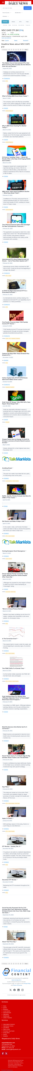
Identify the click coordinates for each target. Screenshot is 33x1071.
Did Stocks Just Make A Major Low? (14, 521)
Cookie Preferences (17, 1064)
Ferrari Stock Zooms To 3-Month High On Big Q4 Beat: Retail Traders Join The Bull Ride (16, 756)
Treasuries (28, 25)
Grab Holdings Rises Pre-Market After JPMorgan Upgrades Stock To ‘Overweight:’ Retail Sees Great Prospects (15, 698)
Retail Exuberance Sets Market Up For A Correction (14, 727)
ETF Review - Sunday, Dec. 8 (11, 846)
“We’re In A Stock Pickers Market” (13, 609)
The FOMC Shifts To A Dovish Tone (13, 668)
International (21, 25)
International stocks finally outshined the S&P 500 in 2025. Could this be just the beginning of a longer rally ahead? (16, 268)
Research (25, 40)
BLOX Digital (15, 1067)
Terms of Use (10, 1063)
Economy (7, 422)
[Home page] (18, 3)
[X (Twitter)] (10, 990)
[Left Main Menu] (3, 2)
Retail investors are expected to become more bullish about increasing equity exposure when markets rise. (16, 735)
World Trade (13, 591)
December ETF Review (10, 880)
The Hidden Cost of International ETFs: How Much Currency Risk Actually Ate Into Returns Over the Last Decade (16, 64)
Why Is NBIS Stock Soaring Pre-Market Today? (14, 126)
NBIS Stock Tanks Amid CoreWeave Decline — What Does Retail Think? (15, 192)
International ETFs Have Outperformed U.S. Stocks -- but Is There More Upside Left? (15, 260)
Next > (26, 49)
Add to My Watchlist (6, 38)
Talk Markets (6, 478)
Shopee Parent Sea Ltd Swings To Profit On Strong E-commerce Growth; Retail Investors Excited (16, 440)
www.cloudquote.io (16, 980)
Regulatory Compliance (16, 338)
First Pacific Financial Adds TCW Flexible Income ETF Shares (15, 323)
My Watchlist (18, 12)
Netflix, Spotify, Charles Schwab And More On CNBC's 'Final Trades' (16, 496)
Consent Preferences (7, 1070)
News (9, 25)
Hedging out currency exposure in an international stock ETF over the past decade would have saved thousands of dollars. (16, 73)
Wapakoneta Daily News (19, 1060)
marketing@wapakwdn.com (13, 1049)
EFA (21, 30)
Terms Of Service (17, 985)
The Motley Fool (7, 78)
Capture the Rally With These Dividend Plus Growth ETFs (15, 354)
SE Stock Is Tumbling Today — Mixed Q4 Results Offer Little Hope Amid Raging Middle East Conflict (16, 158)
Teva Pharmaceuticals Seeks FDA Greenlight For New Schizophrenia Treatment (16, 225)
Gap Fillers (6, 787)
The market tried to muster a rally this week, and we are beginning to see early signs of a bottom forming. (17, 646)
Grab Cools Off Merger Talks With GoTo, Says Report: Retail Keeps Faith (16, 403)
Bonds (7, 338)
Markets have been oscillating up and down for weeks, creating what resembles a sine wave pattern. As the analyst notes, (16, 616)
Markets (5, 21)
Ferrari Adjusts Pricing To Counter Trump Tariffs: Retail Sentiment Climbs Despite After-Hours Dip (15, 575)
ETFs (20, 21)
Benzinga (5, 506)
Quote (7, 40)
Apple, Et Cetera (8, 818)
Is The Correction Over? (10, 638)
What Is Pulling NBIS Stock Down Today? (15, 96)
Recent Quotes (6, 12)
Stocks (13, 21)
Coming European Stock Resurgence (14, 551)
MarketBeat (6, 360)
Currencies (14, 25)
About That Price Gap (9, 941)
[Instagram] (22, 990)
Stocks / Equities (9, 558)
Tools (27, 21)
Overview (5, 25)
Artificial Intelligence (9, 110)
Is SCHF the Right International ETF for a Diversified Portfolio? (14, 291)
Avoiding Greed (7, 468)
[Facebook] (14, 990)
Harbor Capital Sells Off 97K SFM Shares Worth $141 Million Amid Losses (15, 378)
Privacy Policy (27, 983)
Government (8, 591)
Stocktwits (6, 108)
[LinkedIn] (18, 990)
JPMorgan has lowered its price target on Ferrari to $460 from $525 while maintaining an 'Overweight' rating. (17, 584)
